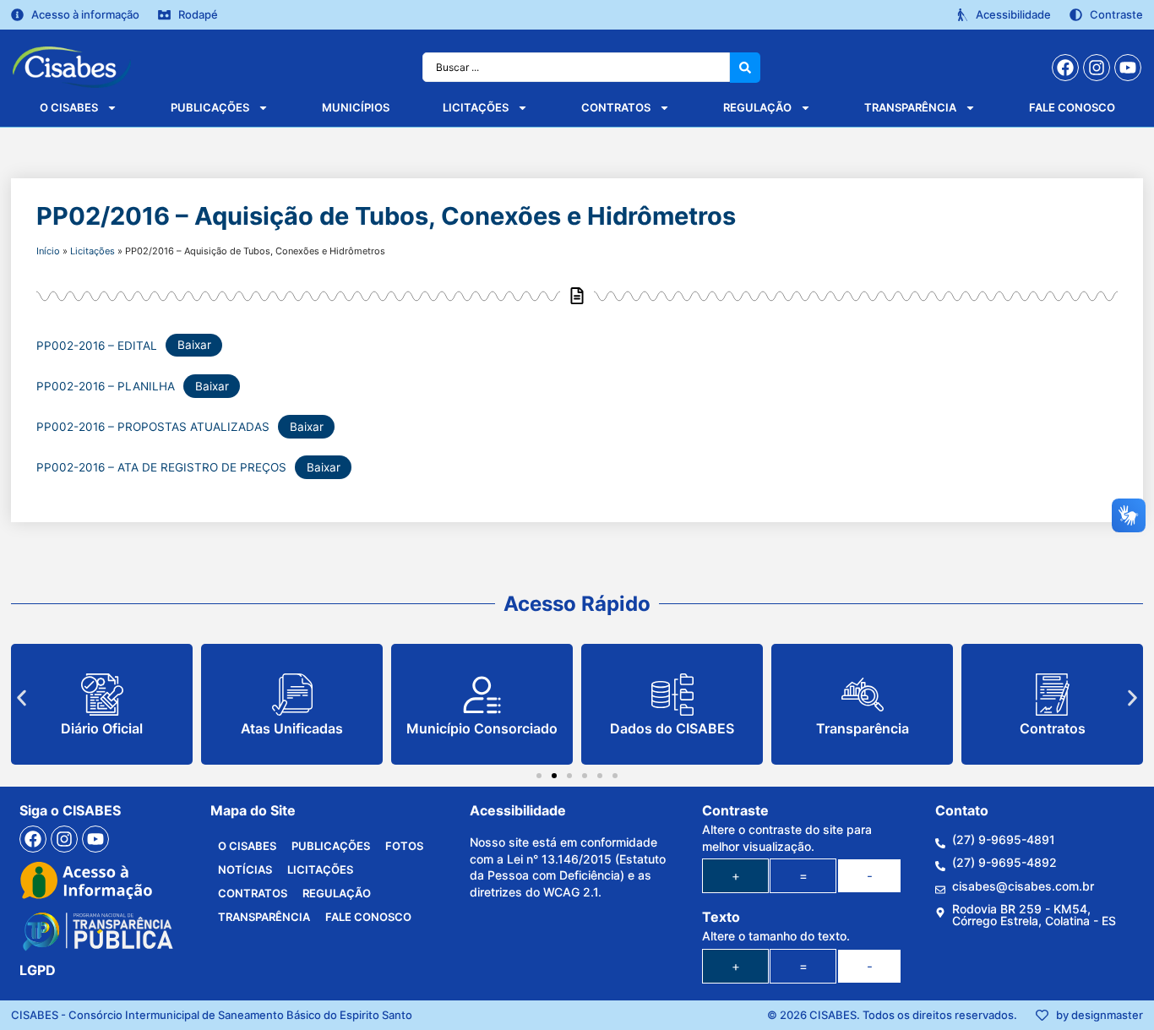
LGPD (37, 970)
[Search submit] (745, 67)
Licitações (476, 107)
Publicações (210, 107)
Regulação (757, 107)
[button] (21, 698)
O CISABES (69, 107)
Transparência (910, 107)
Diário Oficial (102, 728)
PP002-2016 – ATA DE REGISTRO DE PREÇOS (161, 467)
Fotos (404, 846)
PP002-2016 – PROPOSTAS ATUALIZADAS (152, 426)
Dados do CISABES (672, 728)
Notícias (245, 869)
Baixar (194, 345)
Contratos (615, 107)
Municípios (355, 107)
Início (48, 251)
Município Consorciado (482, 728)
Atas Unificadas (292, 728)
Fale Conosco (1072, 107)
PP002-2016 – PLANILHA (105, 386)
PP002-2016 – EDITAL (96, 345)
